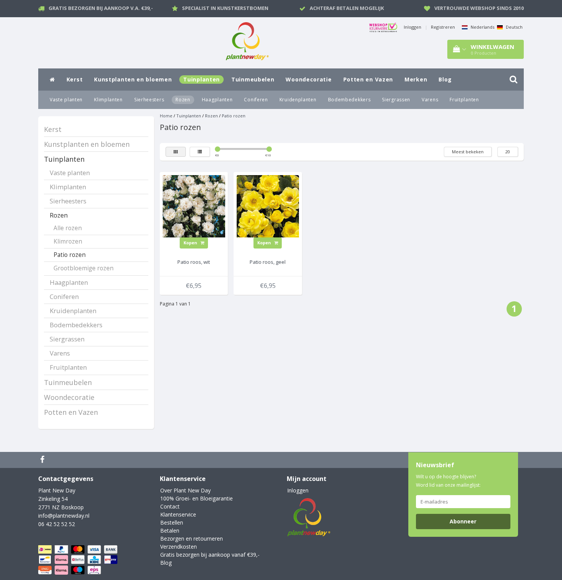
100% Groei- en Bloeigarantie (196, 498)
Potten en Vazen (368, 79)
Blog (445, 79)
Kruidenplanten (298, 99)
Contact (170, 506)
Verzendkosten (178, 546)
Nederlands (481, 27)
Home (166, 116)
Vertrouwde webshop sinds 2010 (479, 8)
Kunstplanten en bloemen (133, 79)
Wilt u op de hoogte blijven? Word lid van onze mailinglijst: (448, 480)
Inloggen (412, 27)
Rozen (182, 99)
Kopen (191, 242)
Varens (430, 99)
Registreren (443, 27)
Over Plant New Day (185, 490)
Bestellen (171, 522)
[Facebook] (43, 460)
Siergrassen (396, 99)
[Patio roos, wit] (193, 205)
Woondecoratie (308, 79)
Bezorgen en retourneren (191, 538)
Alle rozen (68, 228)
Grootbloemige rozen (84, 268)
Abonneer (463, 521)
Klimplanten (108, 99)
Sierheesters (149, 99)
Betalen (169, 530)
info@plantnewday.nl (63, 515)
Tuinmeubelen (252, 79)
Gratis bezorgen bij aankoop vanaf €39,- (210, 554)
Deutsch (514, 27)
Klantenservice (178, 514)
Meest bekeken (468, 151)
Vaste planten (66, 99)
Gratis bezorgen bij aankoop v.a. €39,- (101, 8)
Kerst (75, 79)
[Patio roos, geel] (268, 205)
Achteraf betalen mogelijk (347, 8)
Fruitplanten (464, 99)
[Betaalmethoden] (78, 560)
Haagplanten (217, 99)
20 (507, 151)
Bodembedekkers (349, 99)
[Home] (52, 79)
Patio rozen (70, 255)
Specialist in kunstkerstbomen (225, 8)
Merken (415, 79)
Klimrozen (68, 241)
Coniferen (256, 99)
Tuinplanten (201, 79)
